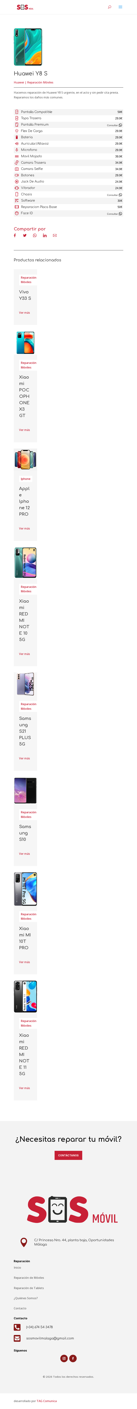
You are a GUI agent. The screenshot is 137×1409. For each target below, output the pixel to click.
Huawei (19, 82)
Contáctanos (68, 1155)
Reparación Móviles (40, 82)
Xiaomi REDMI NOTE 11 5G (24, 1054)
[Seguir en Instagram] (64, 1358)
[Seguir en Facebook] (73, 1358)
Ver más (24, 313)
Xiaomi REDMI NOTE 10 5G (24, 620)
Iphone (26, 479)
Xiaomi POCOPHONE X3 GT (24, 396)
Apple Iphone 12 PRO (24, 501)
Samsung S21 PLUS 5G (25, 731)
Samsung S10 (25, 833)
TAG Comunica (47, 1401)
